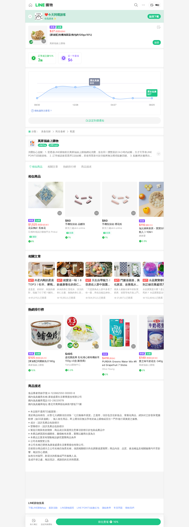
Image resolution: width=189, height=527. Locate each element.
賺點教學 (106, 507)
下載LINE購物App (37, 507)
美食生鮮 (46, 131)
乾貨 (72, 131)
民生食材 (60, 131)
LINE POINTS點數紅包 (88, 507)
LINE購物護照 (67, 507)
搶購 (156, 42)
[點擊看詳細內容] (45, 199)
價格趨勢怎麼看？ (43, 110)
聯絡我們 (129, 507)
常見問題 (118, 507)
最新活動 (53, 507)
